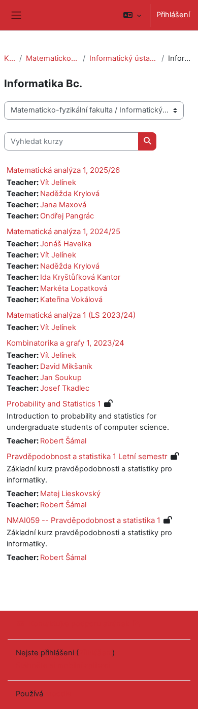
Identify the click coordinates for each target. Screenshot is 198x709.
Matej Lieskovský (70, 493)
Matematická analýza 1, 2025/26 (63, 170)
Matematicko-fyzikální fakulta (52, 58)
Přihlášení (173, 14)
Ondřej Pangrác (67, 215)
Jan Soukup (61, 377)
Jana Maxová (63, 204)
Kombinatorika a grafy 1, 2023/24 (65, 343)
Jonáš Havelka (65, 243)
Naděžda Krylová (70, 193)
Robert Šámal (63, 440)
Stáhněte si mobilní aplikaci (63, 665)
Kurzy (9, 58)
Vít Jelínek (58, 182)
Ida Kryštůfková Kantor (80, 277)
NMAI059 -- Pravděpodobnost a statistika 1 (83, 520)
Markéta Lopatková (73, 288)
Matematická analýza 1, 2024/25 (63, 231)
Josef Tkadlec (64, 388)
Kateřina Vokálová (71, 299)
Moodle (58, 693)
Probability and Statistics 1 (54, 403)
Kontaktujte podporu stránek (79, 623)
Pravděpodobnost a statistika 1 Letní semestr (87, 456)
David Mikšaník (66, 366)
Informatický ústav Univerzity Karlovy (123, 58)
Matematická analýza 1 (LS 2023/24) (71, 315)
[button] (132, 15)
